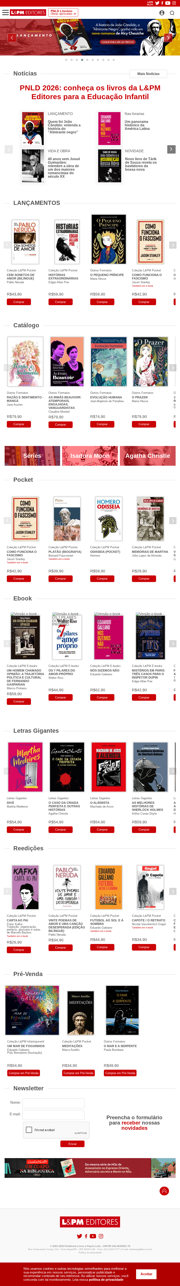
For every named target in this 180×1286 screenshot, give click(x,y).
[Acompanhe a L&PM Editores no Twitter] (157, 3)
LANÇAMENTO (60, 114)
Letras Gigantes (36, 730)
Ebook (22, 598)
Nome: (15, 1102)
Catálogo (26, 325)
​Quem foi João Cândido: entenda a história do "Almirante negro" (64, 127)
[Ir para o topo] (163, 1192)
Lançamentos (36, 202)
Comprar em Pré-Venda (23, 1073)
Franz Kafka (14, 924)
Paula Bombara (113, 1049)
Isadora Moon (90, 455)
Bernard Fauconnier (61, 555)
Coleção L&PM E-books (22, 666)
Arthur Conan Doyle (144, 813)
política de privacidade (106, 1279)
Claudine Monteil (59, 411)
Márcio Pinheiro (17, 688)
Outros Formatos (101, 270)
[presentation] (11, 37)
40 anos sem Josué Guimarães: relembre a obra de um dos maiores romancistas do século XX (64, 167)
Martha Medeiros (17, 806)
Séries (32, 455)
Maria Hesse (98, 278)
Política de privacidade (90, 1252)
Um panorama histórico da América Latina (137, 125)
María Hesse (140, 401)
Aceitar (146, 1274)
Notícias (25, 73)
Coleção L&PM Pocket (21, 270)
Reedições (28, 848)
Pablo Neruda (15, 282)
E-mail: (15, 1114)
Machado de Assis (102, 806)
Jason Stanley (141, 282)
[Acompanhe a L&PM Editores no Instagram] (174, 3)
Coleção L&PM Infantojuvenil (25, 1041)
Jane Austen (15, 404)
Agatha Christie (147, 455)
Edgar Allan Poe (59, 282)
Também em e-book (142, 286)
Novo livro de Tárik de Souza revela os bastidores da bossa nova (141, 164)
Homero (95, 555)
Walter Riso (56, 677)
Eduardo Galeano (101, 674)
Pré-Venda (28, 974)
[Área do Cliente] (166, 11)
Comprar (18, 302)
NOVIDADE (134, 151)
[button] (66, 60)
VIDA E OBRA (59, 151)
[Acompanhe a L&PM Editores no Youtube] (168, 3)
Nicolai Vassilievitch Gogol (149, 924)
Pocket (23, 479)
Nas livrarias (134, 114)
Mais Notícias (148, 74)
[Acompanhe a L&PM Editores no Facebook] (162, 3)
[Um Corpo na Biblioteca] (90, 1168)
